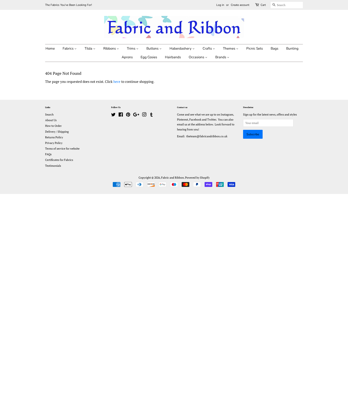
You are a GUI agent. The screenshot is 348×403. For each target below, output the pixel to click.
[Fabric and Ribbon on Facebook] (120, 115)
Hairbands (173, 57)
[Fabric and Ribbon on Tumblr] (151, 115)
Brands (221, 57)
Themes (229, 48)
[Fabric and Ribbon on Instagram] (144, 115)
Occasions (197, 57)
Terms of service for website (62, 148)
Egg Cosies (149, 57)
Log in (220, 5)
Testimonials (53, 166)
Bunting (292, 48)
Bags (274, 48)
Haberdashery (181, 48)
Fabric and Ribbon (172, 177)
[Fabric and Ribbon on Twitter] (113, 115)
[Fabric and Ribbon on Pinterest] (128, 115)
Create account (240, 5)
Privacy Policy (53, 143)
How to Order (53, 126)
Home (50, 48)
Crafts (208, 48)
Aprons (127, 57)
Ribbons (110, 48)
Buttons (152, 48)
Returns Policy (54, 137)
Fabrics (68, 48)
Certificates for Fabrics (59, 160)
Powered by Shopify (197, 177)
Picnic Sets (254, 48)
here (116, 81)
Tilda (89, 48)
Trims (131, 48)
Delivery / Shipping (57, 131)
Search (49, 114)
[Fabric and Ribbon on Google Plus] (136, 115)
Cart (263, 5)
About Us (51, 120)
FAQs (48, 154)
